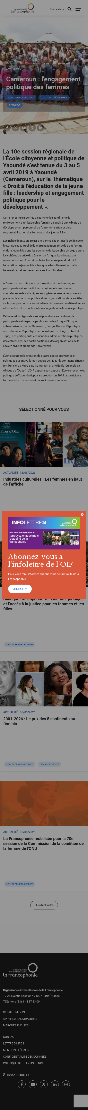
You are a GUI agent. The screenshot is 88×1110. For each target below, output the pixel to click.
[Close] (82, 514)
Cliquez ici (18, 588)
